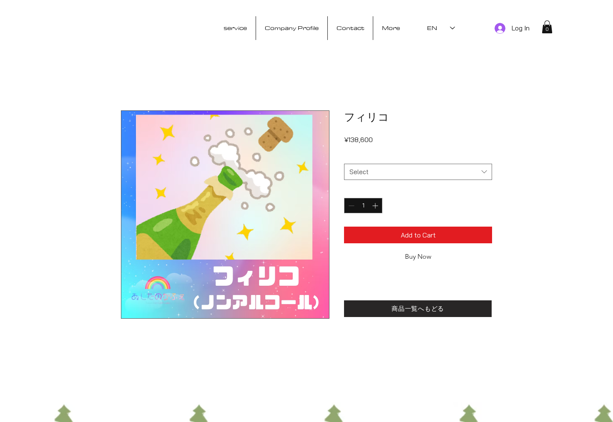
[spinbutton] (363, 205)
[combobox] (418, 172)
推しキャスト (364, 156)
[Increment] (376, 205)
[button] (547, 26)
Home (129, 80)
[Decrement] (350, 205)
